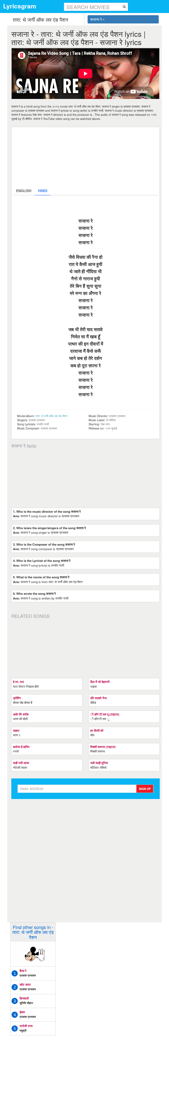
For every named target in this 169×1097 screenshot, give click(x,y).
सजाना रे (96, 19)
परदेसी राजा (26, 1026)
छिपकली (24, 998)
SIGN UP (145, 789)
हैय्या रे (23, 970)
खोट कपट (25, 984)
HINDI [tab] (42, 190)
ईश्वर (22, 1012)
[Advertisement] (85, 157)
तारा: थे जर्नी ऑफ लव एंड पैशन (51, 416)
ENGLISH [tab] (23, 190)
